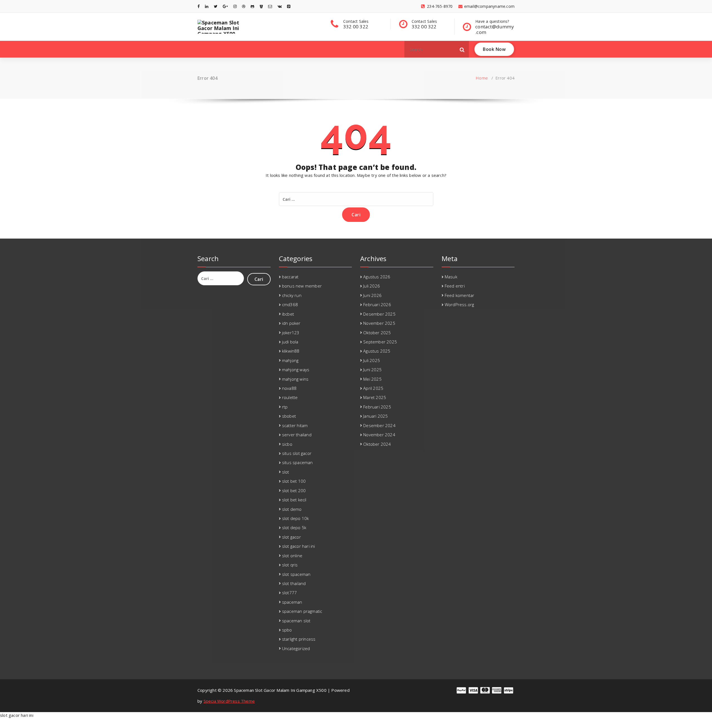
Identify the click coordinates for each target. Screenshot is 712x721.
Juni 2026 (372, 295)
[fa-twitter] (215, 6)
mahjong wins (295, 379)
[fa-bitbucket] (261, 6)
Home (482, 78)
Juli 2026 (371, 286)
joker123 (291, 332)
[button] (462, 49)
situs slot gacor (297, 453)
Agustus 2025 (376, 351)
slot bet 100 (294, 481)
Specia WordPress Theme (229, 701)
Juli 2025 (371, 360)
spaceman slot (296, 620)
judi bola (290, 342)
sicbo (287, 444)
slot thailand (294, 583)
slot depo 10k (295, 518)
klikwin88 (291, 351)
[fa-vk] (280, 6)
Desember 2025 (379, 314)
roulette (290, 397)
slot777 (289, 592)
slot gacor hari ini (298, 546)
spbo (287, 630)
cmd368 (290, 304)
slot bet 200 (294, 490)
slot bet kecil (294, 499)
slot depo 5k (294, 527)
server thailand (297, 434)
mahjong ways (295, 369)
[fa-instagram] (235, 6)
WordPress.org (459, 304)
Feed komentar (459, 295)
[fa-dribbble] (243, 6)
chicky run (291, 295)
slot (285, 472)
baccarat (290, 276)
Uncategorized (296, 648)
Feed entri (455, 286)
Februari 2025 (377, 407)
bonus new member (302, 286)
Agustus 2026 (376, 276)
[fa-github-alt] (252, 6)
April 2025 (373, 388)
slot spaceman (296, 574)
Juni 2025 (372, 369)
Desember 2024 (379, 425)
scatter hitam (295, 425)
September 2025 (380, 342)
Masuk (451, 276)
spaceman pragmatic (302, 611)
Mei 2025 (372, 379)
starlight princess (299, 639)
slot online (292, 555)
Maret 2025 (374, 397)
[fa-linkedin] (206, 6)
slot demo (292, 509)
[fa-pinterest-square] (288, 6)
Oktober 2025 (377, 332)
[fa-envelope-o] (270, 6)
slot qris (290, 565)
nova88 (289, 388)
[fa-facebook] (198, 6)
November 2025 (379, 323)
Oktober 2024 (377, 444)
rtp (285, 407)
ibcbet (288, 314)
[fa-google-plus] (225, 6)
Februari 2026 (377, 304)
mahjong (290, 360)
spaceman (292, 602)
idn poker (291, 323)
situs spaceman (297, 462)
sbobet (289, 416)
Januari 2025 (375, 416)
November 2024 (379, 434)
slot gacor (291, 537)
